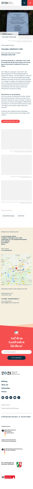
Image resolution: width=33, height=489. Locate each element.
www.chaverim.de (6, 250)
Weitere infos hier (9, 121)
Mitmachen (5, 388)
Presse (4, 391)
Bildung (4, 381)
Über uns (4, 385)
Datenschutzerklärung (9, 408)
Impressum (5, 405)
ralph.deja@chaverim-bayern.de (10, 302)
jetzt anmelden (16, 357)
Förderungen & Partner (16, 417)
